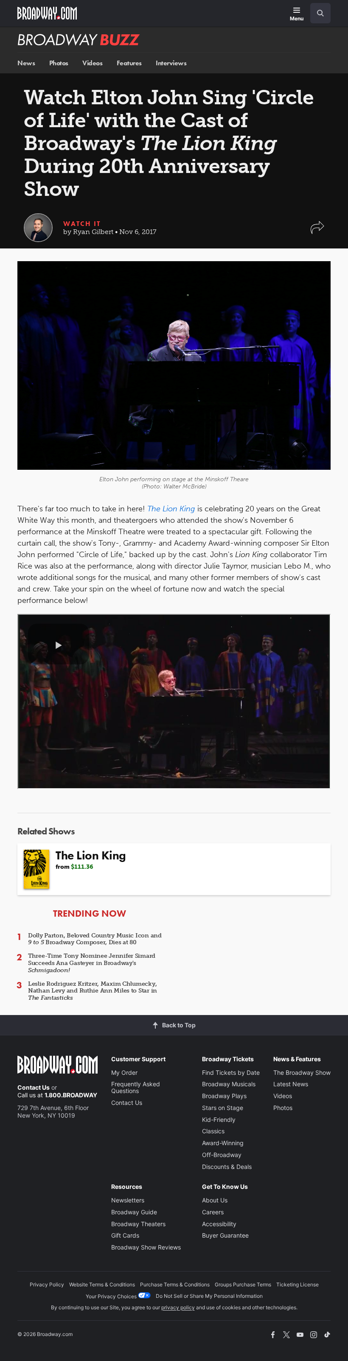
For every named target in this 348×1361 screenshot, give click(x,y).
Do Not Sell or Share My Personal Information (209, 1296)
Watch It (82, 223)
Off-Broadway (221, 1154)
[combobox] (317, 13)
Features (129, 63)
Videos (92, 63)
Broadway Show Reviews (146, 1247)
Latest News (290, 1084)
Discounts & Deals (227, 1166)
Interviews (171, 63)
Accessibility (219, 1223)
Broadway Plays (224, 1095)
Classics (213, 1131)
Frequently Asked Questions (135, 1087)
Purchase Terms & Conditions (175, 1284)
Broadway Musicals (228, 1084)
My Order (124, 1072)
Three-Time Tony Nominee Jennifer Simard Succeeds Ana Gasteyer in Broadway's (91, 963)
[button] (317, 232)
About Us (214, 1200)
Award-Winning (223, 1142)
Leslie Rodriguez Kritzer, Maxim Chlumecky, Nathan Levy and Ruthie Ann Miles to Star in (92, 991)
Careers (213, 1212)
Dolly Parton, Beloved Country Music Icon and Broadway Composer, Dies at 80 (95, 939)
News (26, 63)
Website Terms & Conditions (102, 1284)
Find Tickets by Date (231, 1072)
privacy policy (178, 1307)
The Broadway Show (302, 1072)
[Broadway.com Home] (47, 13)
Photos (58, 63)
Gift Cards (125, 1235)
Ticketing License (297, 1284)
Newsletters (127, 1200)
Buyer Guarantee (225, 1235)
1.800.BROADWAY (71, 1095)
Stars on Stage (222, 1107)
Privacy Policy (47, 1284)
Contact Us (33, 1087)
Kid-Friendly (219, 1119)
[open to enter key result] (320, 13)
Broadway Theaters (138, 1223)
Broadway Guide (134, 1212)
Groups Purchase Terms (243, 1284)
